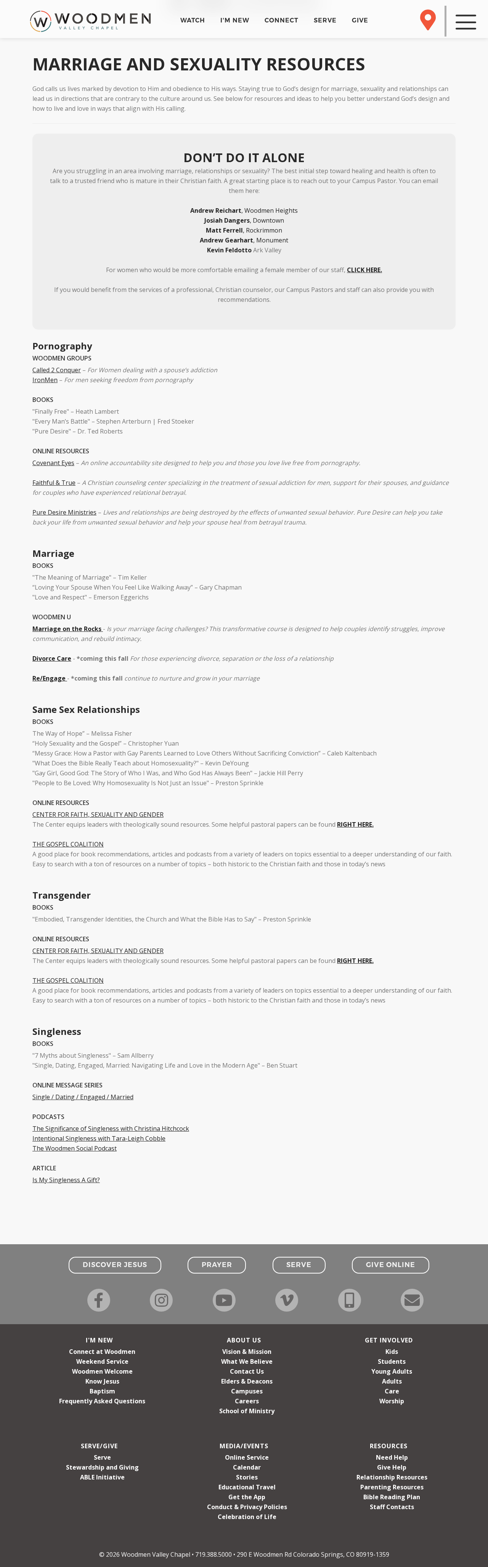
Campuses (247, 1391)
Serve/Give (99, 1446)
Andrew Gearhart (226, 240)
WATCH (192, 20)
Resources (389, 1446)
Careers (247, 1401)
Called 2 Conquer (56, 370)
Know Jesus (102, 1381)
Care (392, 1391)
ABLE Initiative (102, 1477)
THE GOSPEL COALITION (68, 844)
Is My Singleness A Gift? (66, 1180)
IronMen (45, 380)
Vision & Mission (246, 1351)
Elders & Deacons (247, 1381)
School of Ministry (246, 1411)
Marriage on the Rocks (66, 629)
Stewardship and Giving (102, 1467)
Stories (247, 1477)
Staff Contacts (392, 1507)
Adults (392, 1381)
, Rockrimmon (244, 230)
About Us (244, 1340)
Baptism (102, 1391)
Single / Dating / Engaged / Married (82, 1097)
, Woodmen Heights (244, 210)
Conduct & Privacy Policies (247, 1507)
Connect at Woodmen (102, 1351)
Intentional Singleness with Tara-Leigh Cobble (98, 1138)
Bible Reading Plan (391, 1497)
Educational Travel (247, 1487)
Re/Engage (49, 678)
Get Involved (389, 1340)
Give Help (391, 1467)
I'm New (99, 1340)
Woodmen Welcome (102, 1371)
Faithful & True (53, 482)
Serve (102, 1457)
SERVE (325, 20)
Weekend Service (102, 1361)
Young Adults (391, 1371)
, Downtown (244, 220)
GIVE (360, 20)
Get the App (246, 1497)
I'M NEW (234, 20)
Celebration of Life (247, 1517)
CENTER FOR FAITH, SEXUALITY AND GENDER (98, 814)
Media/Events (244, 1446)
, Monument (270, 240)
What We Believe (247, 1361)
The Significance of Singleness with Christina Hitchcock (110, 1128)
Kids (391, 1351)
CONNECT (282, 20)
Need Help (392, 1457)
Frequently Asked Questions (102, 1401)
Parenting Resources (392, 1487)
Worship (391, 1401)
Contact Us (247, 1371)
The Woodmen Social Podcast (74, 1148)
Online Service (247, 1457)
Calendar (247, 1467)
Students (392, 1361)
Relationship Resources (391, 1477)
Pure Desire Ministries (64, 512)
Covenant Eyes (53, 463)
